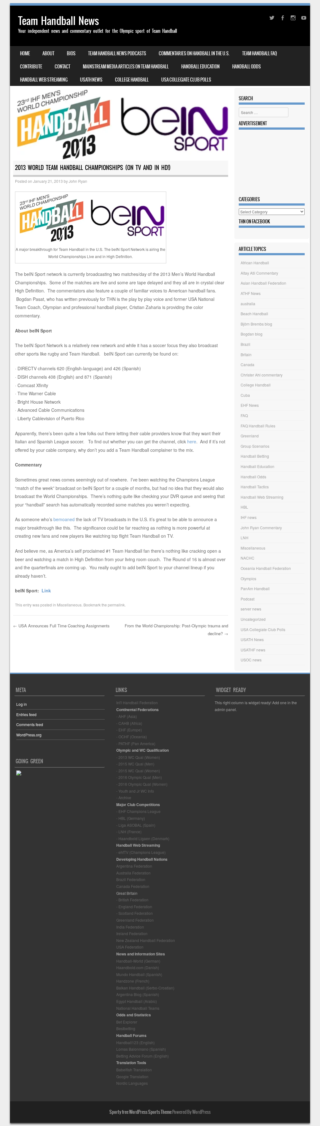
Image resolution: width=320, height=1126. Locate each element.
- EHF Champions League (138, 811)
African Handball (255, 262)
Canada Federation (132, 886)
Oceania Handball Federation (266, 568)
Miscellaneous (69, 604)
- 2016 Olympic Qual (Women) (142, 784)
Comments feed (29, 724)
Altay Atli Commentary (259, 273)
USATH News (91, 79)
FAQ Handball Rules (258, 425)
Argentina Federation (134, 866)
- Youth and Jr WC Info (135, 791)
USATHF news (253, 649)
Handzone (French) (132, 981)
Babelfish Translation (134, 1069)
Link (46, 590)
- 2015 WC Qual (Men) (135, 763)
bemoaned (63, 519)
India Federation (130, 926)
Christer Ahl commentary (261, 374)
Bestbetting (125, 1028)
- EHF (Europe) (129, 729)
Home (25, 53)
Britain (246, 354)
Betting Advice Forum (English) (142, 1056)
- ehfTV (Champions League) (141, 852)
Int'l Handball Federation (137, 702)
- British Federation (132, 899)
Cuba (245, 395)
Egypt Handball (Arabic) (136, 1001)
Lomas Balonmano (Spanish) (141, 1049)
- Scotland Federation (134, 913)
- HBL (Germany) (130, 818)
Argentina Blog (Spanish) (137, 994)
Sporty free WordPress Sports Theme (140, 1112)
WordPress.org (29, 734)
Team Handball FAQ (259, 53)
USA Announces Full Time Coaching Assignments (61, 626)
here (191, 441)
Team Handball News (58, 20)
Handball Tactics (255, 486)
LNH (244, 537)
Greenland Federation (135, 920)
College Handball (132, 79)
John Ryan (78, 181)
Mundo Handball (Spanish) (139, 974)
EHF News (250, 405)
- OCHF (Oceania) (131, 736)
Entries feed (26, 714)
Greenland (250, 435)
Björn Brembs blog (256, 323)
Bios (71, 53)
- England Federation (134, 906)
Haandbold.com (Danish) (137, 967)
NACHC (247, 558)
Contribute (31, 66)
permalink (116, 604)
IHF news (249, 517)
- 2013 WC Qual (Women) (138, 757)
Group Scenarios (255, 446)
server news (251, 608)
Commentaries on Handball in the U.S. (194, 53)
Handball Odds (246, 66)
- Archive (123, 797)
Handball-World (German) (138, 961)
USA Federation (129, 946)
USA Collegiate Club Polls (186, 79)
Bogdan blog (251, 333)
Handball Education (200, 66)
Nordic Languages (132, 1083)
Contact (62, 66)
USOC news (251, 659)
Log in (21, 704)
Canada (247, 364)
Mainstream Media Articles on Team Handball (126, 66)
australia (248, 303)
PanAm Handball (255, 588)
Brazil (245, 344)
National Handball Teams (137, 1008)
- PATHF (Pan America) (135, 743)
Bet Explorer (126, 1021)
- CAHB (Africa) (129, 723)
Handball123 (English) (135, 1042)
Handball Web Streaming (44, 79)
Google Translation (132, 1076)
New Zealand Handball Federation (145, 940)
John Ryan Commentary (261, 527)
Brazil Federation (130, 879)
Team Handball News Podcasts (117, 53)
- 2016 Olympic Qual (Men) (139, 777)
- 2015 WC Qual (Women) (138, 770)
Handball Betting (255, 456)
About (48, 53)
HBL (244, 507)
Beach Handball (254, 313)
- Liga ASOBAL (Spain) (135, 825)
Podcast (247, 598)
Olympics (248, 578)
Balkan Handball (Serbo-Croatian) (145, 987)
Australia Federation (133, 872)
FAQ (244, 415)
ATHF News (251, 293)
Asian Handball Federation (263, 283)
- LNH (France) (129, 831)
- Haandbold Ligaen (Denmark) (142, 838)
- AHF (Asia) (126, 716)
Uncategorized (253, 619)
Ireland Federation (132, 933)
